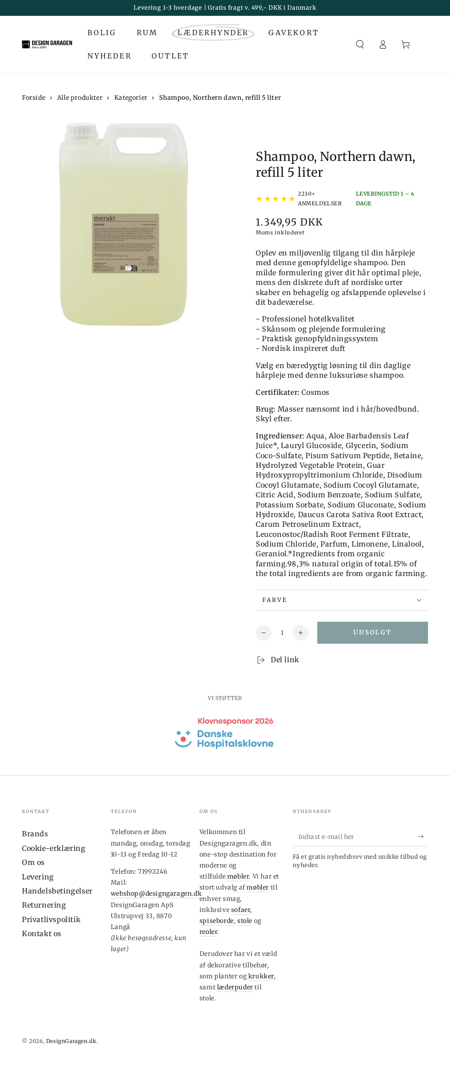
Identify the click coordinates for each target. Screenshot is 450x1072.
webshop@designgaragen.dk (156, 893)
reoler (209, 932)
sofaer (240, 910)
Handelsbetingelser (57, 890)
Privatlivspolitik (51, 919)
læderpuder (235, 987)
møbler (238, 876)
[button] (359, 44)
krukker (261, 976)
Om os (33, 862)
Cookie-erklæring (54, 848)
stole (244, 921)
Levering (38, 876)
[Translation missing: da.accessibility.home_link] (47, 44)
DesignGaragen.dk (71, 1041)
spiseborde (217, 921)
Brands (35, 833)
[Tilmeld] (423, 836)
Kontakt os (42, 933)
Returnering (44, 905)
